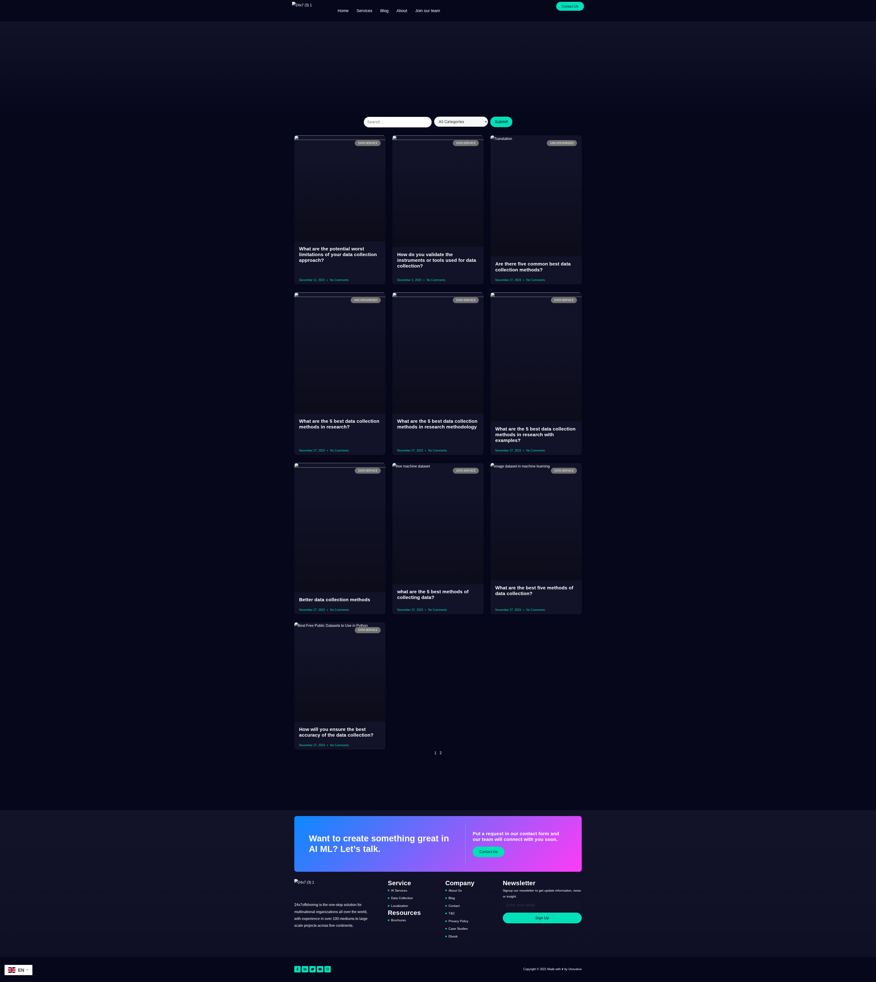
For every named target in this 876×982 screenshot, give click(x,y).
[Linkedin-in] (305, 969)
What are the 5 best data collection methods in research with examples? (535, 434)
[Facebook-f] (297, 969)
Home (343, 10)
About (401, 10)
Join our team (427, 10)
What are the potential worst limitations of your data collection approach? (338, 254)
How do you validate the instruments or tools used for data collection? (436, 260)
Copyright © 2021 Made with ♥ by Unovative (552, 969)
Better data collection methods (334, 599)
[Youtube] (320, 969)
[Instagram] (327, 969)
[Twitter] (312, 969)
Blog (384, 10)
